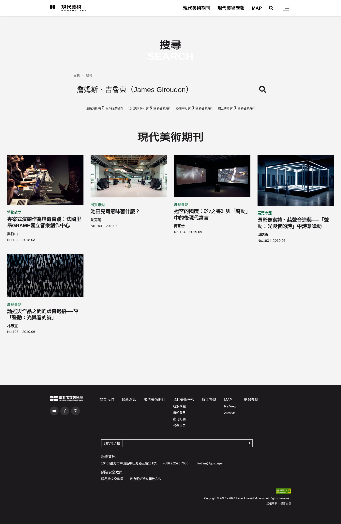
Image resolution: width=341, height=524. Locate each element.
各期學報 (179, 406)
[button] (286, 9)
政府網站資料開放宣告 (145, 479)
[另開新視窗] (66, 398)
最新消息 (129, 400)
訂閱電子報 (112, 443)
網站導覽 (251, 400)
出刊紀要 (179, 419)
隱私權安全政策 (112, 479)
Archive (229, 413)
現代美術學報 (231, 8)
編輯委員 (179, 413)
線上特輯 (209, 400)
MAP (257, 8)
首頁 (76, 75)
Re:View (230, 406)
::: (47, 6)
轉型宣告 (179, 425)
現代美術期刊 (196, 8)
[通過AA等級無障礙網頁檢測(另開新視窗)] (283, 491)
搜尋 (89, 75)
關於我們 (107, 400)
